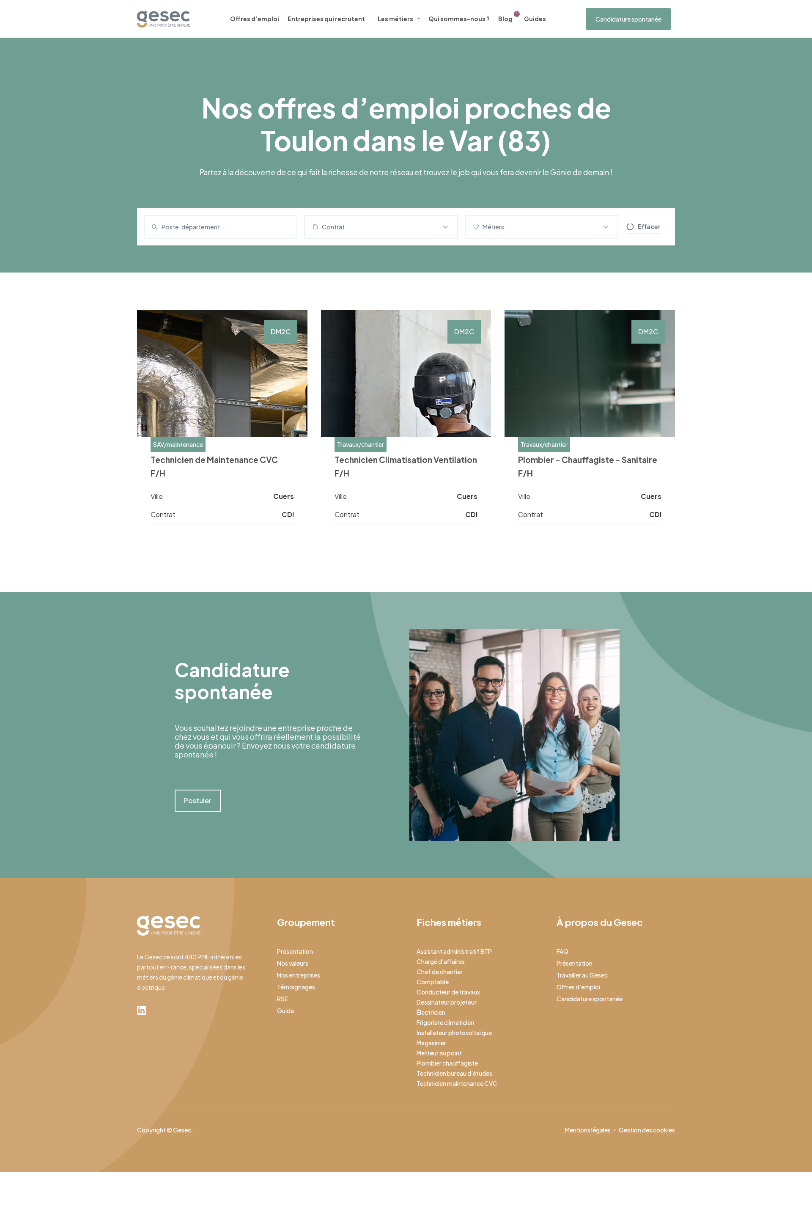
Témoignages (296, 987)
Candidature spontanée (628, 19)
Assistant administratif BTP (454, 951)
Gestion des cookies (647, 1130)
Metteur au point (439, 1053)
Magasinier (431, 1043)
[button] (381, 227)
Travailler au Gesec (582, 975)
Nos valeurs (292, 963)
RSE (282, 998)
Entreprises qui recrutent (326, 18)
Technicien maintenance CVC (457, 1083)
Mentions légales (588, 1130)
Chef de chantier (440, 971)
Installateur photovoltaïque (454, 1032)
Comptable (433, 982)
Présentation (295, 951)
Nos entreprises (298, 975)
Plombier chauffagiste (447, 1063)
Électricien (431, 1012)
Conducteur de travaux (448, 992)
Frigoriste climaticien (445, 1022)
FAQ (562, 951)
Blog (505, 18)
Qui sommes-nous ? (459, 18)
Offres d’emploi (254, 18)
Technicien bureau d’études (454, 1073)
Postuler (197, 800)
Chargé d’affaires (441, 961)
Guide (285, 1010)
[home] (163, 19)
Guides (535, 18)
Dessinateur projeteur (447, 1002)
